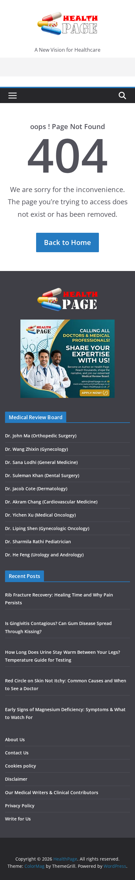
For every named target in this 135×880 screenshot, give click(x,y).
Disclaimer (16, 779)
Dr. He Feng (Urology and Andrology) (44, 555)
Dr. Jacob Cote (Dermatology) (36, 489)
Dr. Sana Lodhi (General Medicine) (41, 462)
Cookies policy (20, 766)
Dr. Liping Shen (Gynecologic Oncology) (47, 528)
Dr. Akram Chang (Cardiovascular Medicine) (51, 502)
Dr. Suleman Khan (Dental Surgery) (42, 475)
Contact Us (17, 753)
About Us (15, 739)
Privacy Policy (20, 806)
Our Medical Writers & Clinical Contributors (51, 792)
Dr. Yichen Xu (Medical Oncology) (40, 515)
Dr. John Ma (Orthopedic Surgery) (40, 436)
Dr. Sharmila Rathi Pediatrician (38, 541)
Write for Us (18, 819)
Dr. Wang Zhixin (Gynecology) (36, 449)
